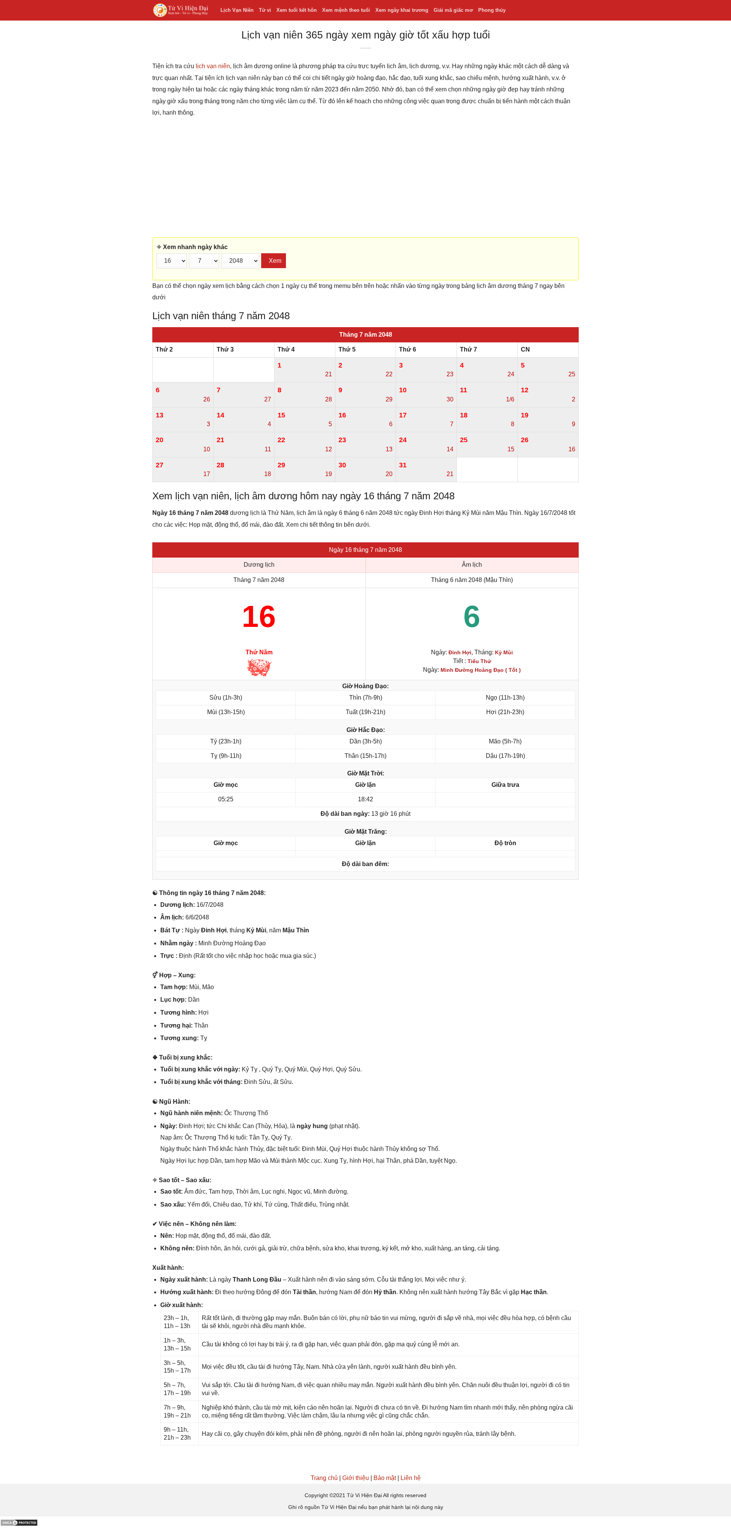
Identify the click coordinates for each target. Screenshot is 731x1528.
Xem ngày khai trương (401, 10)
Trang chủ (324, 1478)
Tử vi (265, 10)
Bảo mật (384, 1478)
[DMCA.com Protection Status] (19, 1522)
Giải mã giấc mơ (453, 10)
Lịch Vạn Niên (237, 10)
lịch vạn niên (213, 66)
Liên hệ (411, 1478)
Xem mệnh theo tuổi (346, 10)
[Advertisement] (365, 178)
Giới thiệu (355, 1478)
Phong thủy (492, 10)
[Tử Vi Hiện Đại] (180, 10)
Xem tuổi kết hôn (296, 10)
